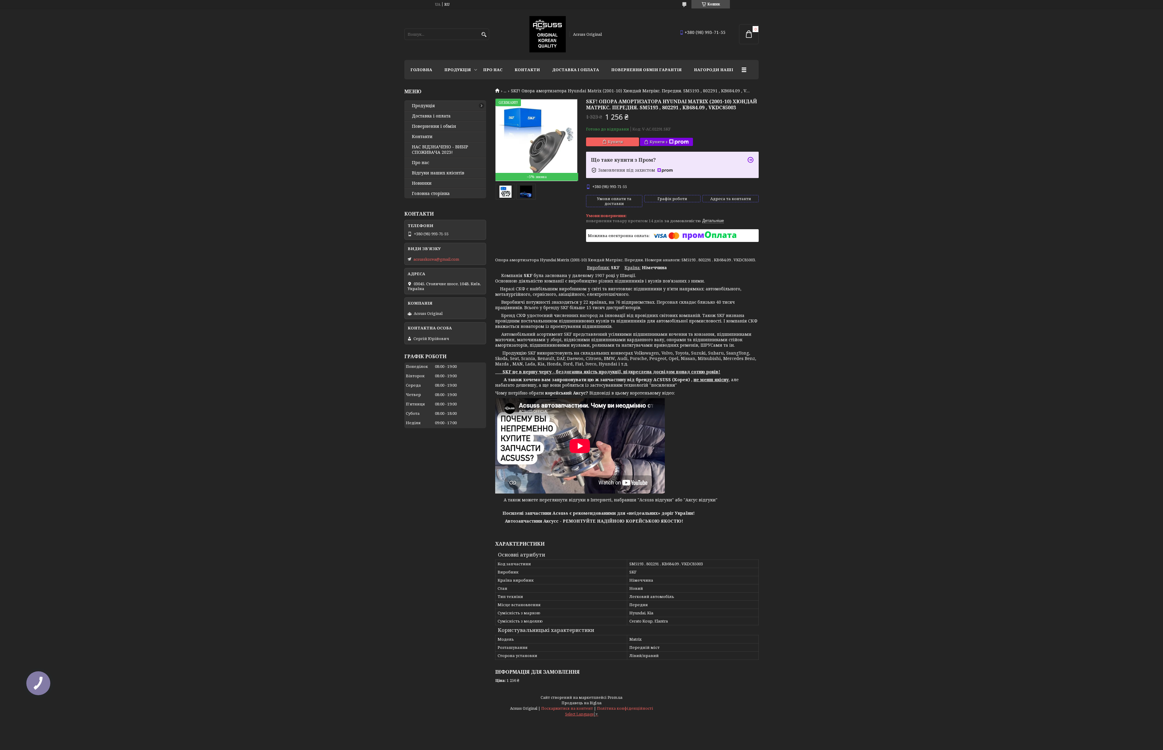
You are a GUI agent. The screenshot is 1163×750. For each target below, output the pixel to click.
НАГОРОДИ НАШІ (713, 69)
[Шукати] (484, 34)
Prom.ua (615, 697)
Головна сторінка (431, 193)
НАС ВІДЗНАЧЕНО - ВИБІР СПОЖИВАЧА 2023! (440, 149)
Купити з (659, 141)
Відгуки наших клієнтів (438, 173)
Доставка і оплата (575, 69)
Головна (421, 69)
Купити (615, 141)
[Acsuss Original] (547, 34)
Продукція (457, 69)
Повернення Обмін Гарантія (646, 69)
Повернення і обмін (434, 126)
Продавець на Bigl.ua (581, 702)
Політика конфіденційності (625, 708)
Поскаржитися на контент (567, 708)
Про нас (492, 69)
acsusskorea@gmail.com (436, 259)
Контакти (527, 69)
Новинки (422, 183)
